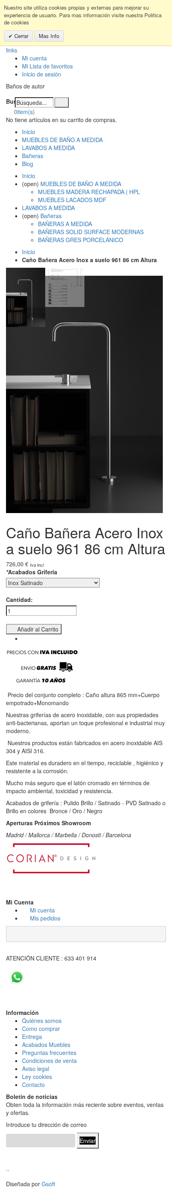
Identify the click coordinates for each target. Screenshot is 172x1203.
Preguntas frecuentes (49, 1053)
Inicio (28, 252)
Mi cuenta (34, 58)
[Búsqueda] (61, 102)
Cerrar (20, 36)
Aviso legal (35, 1069)
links (11, 50)
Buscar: (10, 101)
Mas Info (49, 36)
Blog (27, 164)
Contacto (33, 1085)
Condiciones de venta (49, 1061)
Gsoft (48, 1184)
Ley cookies (37, 1077)
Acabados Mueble (45, 1045)
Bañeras (32, 156)
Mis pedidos (45, 918)
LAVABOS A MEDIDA (48, 148)
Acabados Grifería (31, 572)
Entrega (32, 1037)
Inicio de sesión (41, 74)
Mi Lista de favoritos (47, 66)
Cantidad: (19, 599)
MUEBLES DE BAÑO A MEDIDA (62, 140)
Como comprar (41, 1029)
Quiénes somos (42, 1021)
